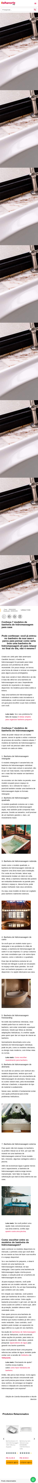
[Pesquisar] (35, 10)
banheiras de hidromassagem (24, 1332)
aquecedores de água (18, 1343)
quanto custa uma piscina (15, 1231)
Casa (5, 609)
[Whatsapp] (33, 1479)
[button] (35, 3)
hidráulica (25, 1355)
